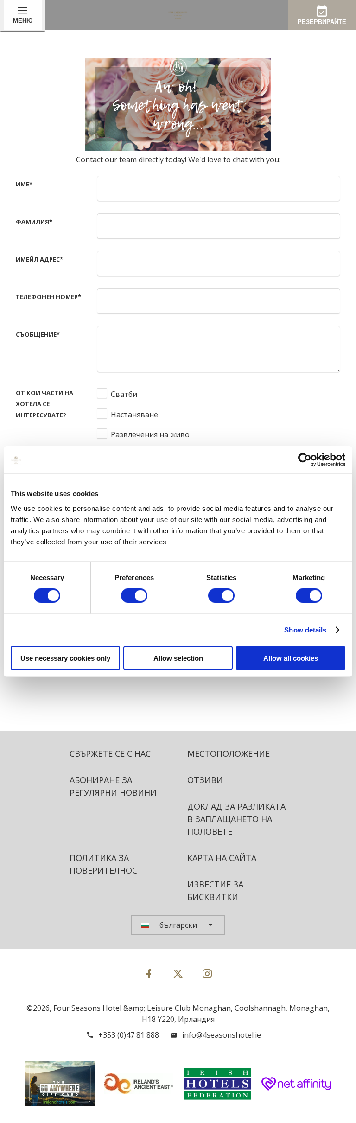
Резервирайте (322, 22)
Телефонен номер (48, 297)
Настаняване (134, 414)
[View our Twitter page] (178, 977)
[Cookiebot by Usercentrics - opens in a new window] (304, 460)
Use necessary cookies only (65, 658)
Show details (305, 630)
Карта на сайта (221, 857)
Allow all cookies (290, 658)
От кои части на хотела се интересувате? (44, 404)
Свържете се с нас (110, 753)
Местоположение (228, 753)
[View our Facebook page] (148, 973)
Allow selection (178, 658)
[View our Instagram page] (207, 973)
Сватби (124, 394)
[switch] (134, 595)
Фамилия (34, 221)
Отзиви (205, 779)
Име (24, 184)
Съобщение (38, 334)
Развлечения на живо (150, 434)
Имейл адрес (39, 259)
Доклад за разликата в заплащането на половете (236, 819)
